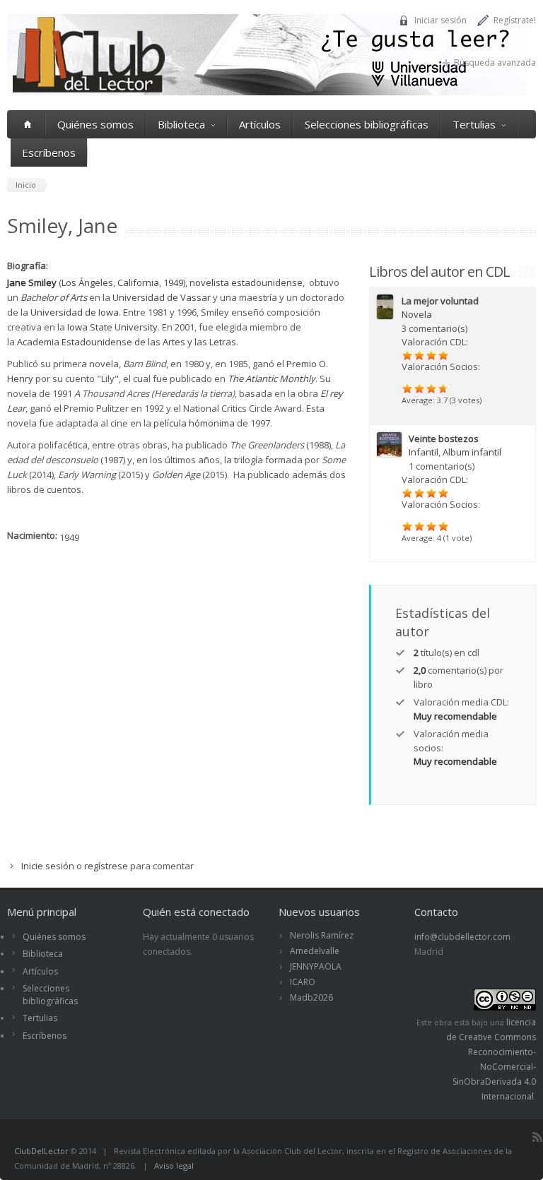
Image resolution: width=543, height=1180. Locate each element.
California (138, 282)
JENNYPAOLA (315, 966)
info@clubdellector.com (462, 937)
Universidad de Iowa (74, 312)
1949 (173, 282)
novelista (209, 282)
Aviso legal (174, 1165)
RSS (537, 1137)
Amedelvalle (314, 951)
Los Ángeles (87, 282)
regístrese (106, 865)
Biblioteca (181, 124)
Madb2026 (311, 997)
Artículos (260, 124)
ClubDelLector (41, 1150)
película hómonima (194, 423)
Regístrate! (515, 20)
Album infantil (472, 452)
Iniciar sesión (440, 20)
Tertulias (474, 124)
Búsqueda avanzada (495, 62)
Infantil (423, 452)
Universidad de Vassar (161, 297)
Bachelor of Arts (54, 297)
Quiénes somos (95, 124)
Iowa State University (112, 327)
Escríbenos (49, 152)
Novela (417, 314)
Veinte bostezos (444, 438)
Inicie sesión (47, 865)
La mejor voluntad (440, 300)
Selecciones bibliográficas (366, 124)
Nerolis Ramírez (322, 935)
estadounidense (267, 282)
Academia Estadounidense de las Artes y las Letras (126, 341)
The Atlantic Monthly (271, 378)
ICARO (302, 982)
